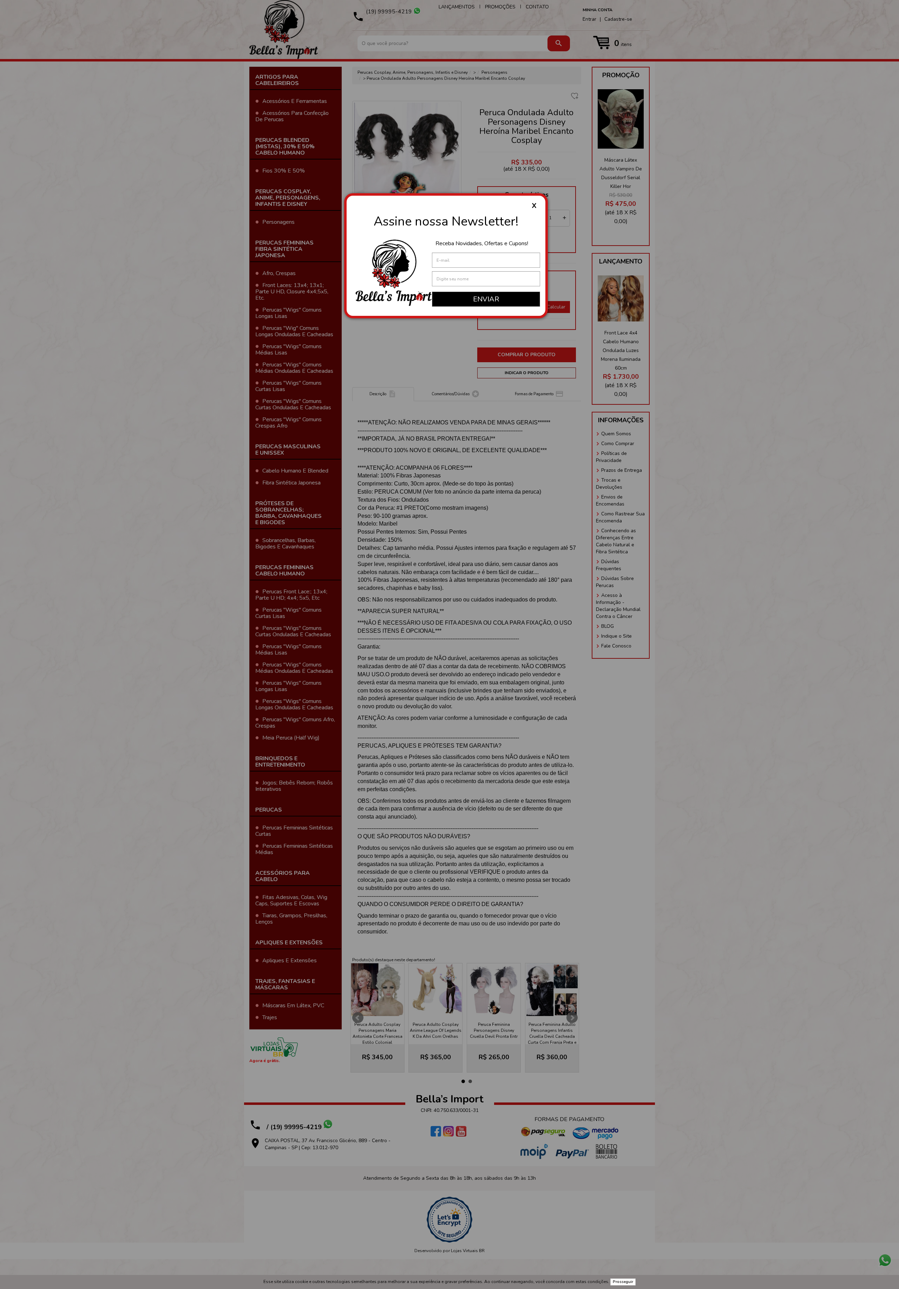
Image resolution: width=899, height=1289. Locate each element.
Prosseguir (623, 1281)
